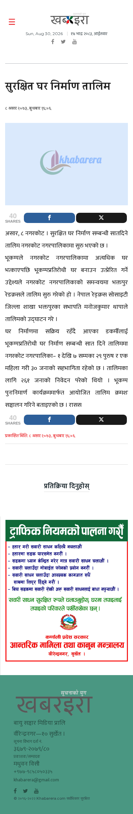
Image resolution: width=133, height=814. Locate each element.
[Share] (49, 218)
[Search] (123, 22)
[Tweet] (101, 218)
